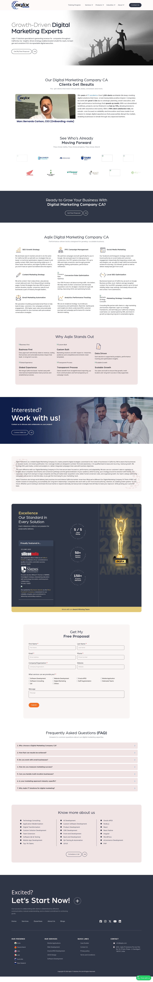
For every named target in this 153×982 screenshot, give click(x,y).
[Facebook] (101, 893)
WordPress (108, 808)
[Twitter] (112, 893)
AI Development (69, 792)
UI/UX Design (51, 926)
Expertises (38, 893)
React (106, 799)
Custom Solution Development (34, 802)
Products (99, 5)
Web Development (53, 918)
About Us (51, 893)
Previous (22, 573)
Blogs (62, 893)
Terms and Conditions (87, 926)
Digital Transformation (31, 799)
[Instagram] (106, 893)
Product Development (71, 799)
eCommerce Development (113, 812)
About (120, 5)
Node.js (106, 795)
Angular (106, 805)
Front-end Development (72, 805)
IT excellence (93, 95)
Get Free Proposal (73, 213)
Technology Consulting (31, 792)
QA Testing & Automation (73, 812)
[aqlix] (20, 5)
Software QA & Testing (31, 808)
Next (25, 573)
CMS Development (70, 802)
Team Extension (29, 805)
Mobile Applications (54, 915)
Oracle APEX (108, 792)
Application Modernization (33, 795)
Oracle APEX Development (56, 922)
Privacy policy (84, 922)
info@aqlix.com (121, 915)
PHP (105, 815)
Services (88, 5)
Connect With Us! (20, 432)
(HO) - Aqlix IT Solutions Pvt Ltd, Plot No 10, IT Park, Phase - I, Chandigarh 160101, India (128, 921)
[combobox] (79, 629)
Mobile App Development (32, 812)
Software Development (55, 930)
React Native (108, 802)
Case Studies (84, 915)
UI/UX (65, 815)
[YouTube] (118, 893)
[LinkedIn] (123, 893)
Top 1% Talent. (28, 815)
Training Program (74, 5)
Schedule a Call (73, 826)
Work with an (75, 581)
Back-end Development (72, 808)
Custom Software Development (75, 795)
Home (14, 893)
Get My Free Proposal (21, 51)
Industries (110, 5)
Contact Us (135, 5)
